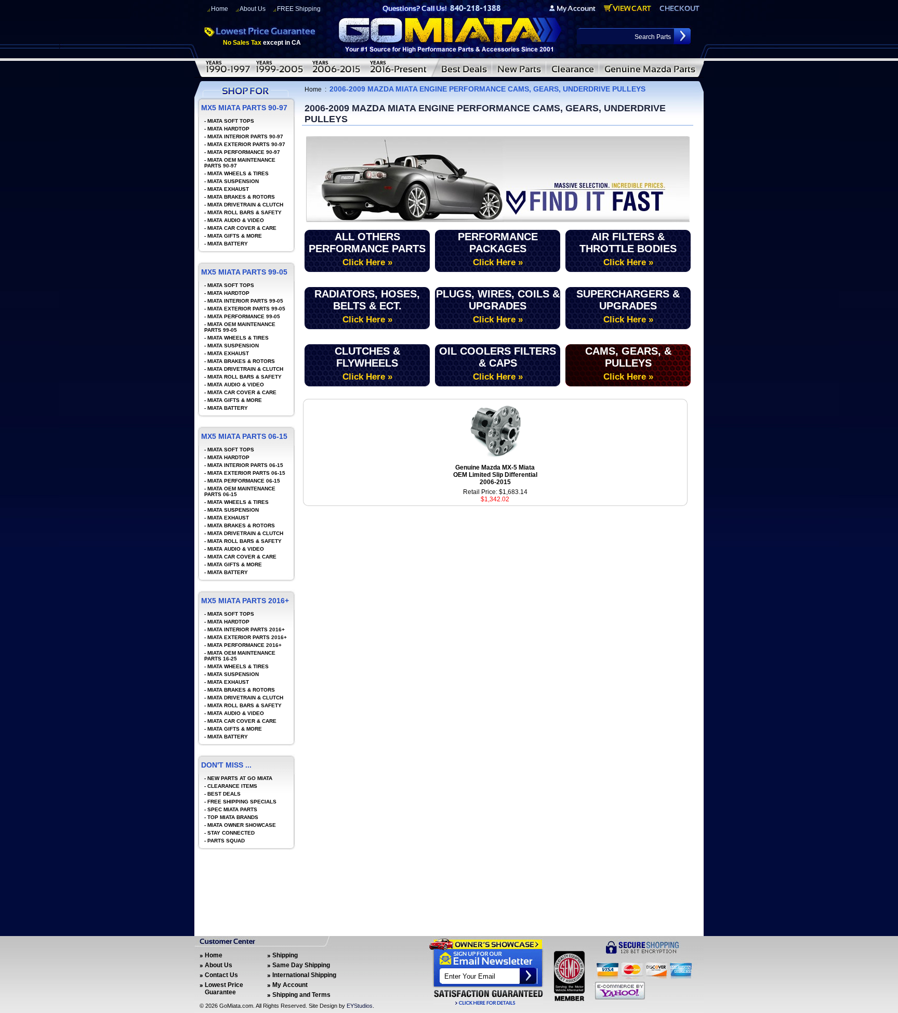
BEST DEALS (224, 794)
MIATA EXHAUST (228, 189)
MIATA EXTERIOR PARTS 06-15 (246, 473)
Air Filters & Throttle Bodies (628, 249)
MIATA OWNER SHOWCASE (241, 825)
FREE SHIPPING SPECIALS (241, 801)
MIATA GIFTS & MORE (234, 236)
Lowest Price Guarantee (224, 988)
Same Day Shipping (301, 965)
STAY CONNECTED (231, 833)
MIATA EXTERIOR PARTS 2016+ (247, 637)
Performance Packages (498, 249)
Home (219, 8)
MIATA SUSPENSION (233, 181)
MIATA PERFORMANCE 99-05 (243, 316)
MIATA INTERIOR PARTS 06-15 (245, 465)
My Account (290, 985)
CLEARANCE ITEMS (232, 786)
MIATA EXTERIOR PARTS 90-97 (246, 144)
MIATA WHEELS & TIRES (238, 173)
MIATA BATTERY (227, 243)
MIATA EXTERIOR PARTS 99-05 (246, 308)
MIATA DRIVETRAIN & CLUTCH (245, 204)
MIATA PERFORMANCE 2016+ (244, 645)
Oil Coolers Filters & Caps (497, 363)
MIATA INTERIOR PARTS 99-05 (245, 301)
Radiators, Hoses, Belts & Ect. (367, 306)
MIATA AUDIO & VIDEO (235, 220)
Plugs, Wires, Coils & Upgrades (498, 306)
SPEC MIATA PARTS (232, 809)
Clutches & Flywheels (367, 363)
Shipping (285, 955)
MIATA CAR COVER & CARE (241, 228)
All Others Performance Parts (367, 249)
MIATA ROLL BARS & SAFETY (244, 212)
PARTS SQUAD (226, 840)
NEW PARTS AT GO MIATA (239, 778)
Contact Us (221, 975)
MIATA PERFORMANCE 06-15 (243, 481)
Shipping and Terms (301, 994)
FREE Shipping (299, 8)
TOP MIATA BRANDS (232, 817)
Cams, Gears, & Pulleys (628, 363)
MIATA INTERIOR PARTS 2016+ (246, 629)
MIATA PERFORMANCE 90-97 (243, 152)
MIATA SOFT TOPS (230, 121)
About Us (253, 8)
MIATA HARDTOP (228, 129)
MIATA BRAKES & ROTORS (241, 197)
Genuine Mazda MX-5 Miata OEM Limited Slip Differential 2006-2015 (495, 475)
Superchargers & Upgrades (628, 306)
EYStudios (360, 1006)
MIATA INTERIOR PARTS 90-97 (245, 136)
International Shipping (304, 975)
